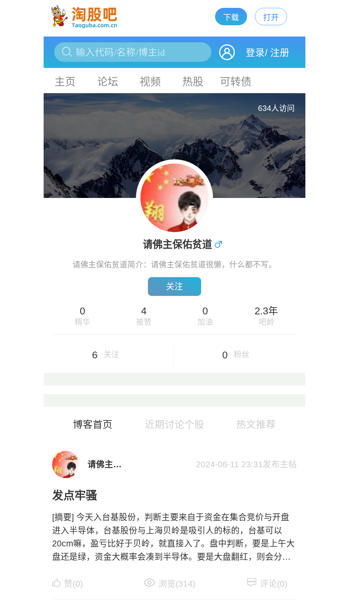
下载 (231, 17)
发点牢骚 (74, 495)
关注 (174, 286)
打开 (271, 17)
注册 (279, 52)
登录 (255, 52)
